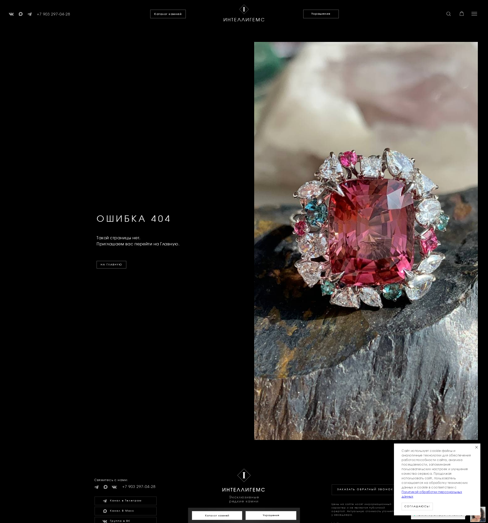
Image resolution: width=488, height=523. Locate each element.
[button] (448, 13)
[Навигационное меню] (474, 13)
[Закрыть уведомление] (476, 447)
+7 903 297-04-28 (53, 14)
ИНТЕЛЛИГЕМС (244, 20)
